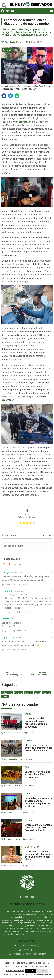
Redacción (12, 759)
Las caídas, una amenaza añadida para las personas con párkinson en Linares (38, 802)
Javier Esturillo (17, 42)
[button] (4, 4)
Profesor (46, 693)
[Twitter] (7, 11)
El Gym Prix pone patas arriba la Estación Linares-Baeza (37, 774)
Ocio (27, 767)
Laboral (38, 693)
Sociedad (8, 50)
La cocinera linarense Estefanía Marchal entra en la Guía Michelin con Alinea (38, 855)
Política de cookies (15, 970)
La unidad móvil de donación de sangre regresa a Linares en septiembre (36, 722)
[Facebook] (2, 11)
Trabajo (5, 696)
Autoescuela (7, 693)
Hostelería (28, 693)
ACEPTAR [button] (30, 971)
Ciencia (28, 740)
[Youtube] (12, 11)
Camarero (18, 693)
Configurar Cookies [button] (42, 974)
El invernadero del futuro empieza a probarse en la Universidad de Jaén (38, 748)
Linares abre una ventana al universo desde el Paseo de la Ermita (38, 827)
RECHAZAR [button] (42, 971)
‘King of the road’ (19, 121)
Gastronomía (32, 847)
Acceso (48, 535)
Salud (28, 714)
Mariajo (24, 594)
